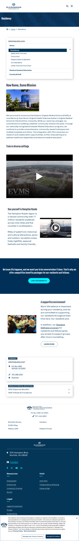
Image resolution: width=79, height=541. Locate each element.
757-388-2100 (17, 375)
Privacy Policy (18, 531)
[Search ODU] (67, 6)
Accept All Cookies (53, 536)
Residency (15, 50)
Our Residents (16, 63)
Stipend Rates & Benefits (20, 60)
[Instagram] (12, 468)
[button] (39, 176)
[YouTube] (17, 468)
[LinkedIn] (21, 468)
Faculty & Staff (15, 74)
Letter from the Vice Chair (21, 66)
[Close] (77, 518)
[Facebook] (7, 468)
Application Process (19, 53)
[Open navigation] (72, 6)
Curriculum (15, 57)
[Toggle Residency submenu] (70, 49)
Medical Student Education (21, 70)
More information (30, 531)
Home (13, 29)
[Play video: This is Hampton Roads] (55, 228)
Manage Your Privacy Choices (33, 536)
